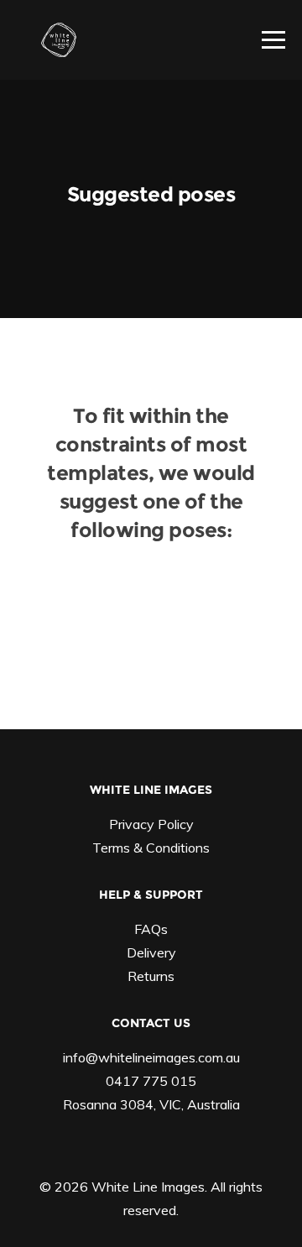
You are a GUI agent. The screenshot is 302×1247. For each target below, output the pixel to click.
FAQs (151, 929)
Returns (151, 976)
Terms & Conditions (151, 847)
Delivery (151, 952)
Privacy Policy (151, 824)
